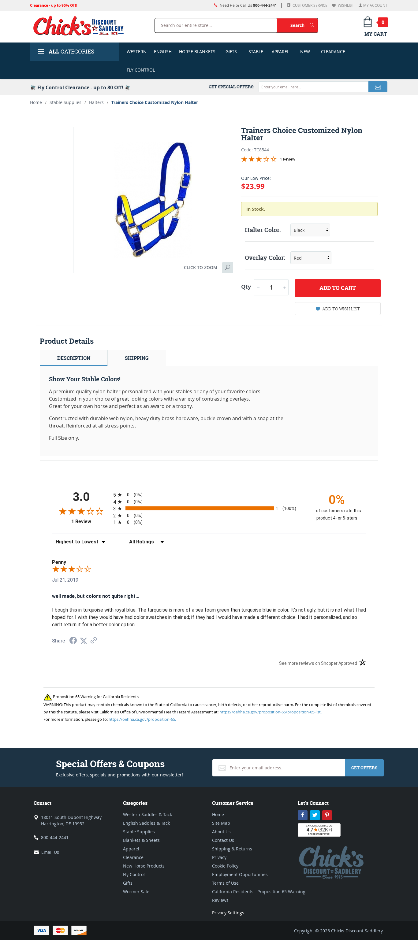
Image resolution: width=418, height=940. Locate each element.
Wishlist (345, 5)
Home (36, 102)
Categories (71, 51)
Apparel (280, 51)
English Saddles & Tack (146, 823)
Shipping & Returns (232, 849)
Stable (255, 51)
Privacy (219, 857)
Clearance (333, 51)
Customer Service (309, 5)
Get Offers (364, 768)
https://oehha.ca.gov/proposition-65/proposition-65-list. (270, 712)
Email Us (50, 852)
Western (137, 51)
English (163, 51)
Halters (96, 102)
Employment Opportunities (240, 874)
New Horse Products (144, 866)
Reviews (220, 900)
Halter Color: (263, 230)
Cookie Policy (225, 866)
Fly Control (141, 70)
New (305, 51)
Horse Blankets (197, 51)
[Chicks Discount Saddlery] (81, 25)
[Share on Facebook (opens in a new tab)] (73, 641)
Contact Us (223, 840)
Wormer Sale (136, 891)
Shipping (137, 358)
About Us (221, 832)
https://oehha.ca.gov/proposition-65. (142, 719)
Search (304, 25)
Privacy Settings (228, 913)
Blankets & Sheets (141, 840)
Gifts (231, 51)
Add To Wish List (341, 309)
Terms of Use (225, 883)
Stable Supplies (65, 102)
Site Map (221, 823)
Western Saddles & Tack (147, 814)
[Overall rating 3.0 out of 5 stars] (259, 160)
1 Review (287, 159)
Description (73, 358)
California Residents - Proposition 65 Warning (258, 891)
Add (337, 288)
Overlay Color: (265, 257)
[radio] (209, 495)
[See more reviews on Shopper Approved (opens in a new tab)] (93, 641)
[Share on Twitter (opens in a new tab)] (83, 641)
